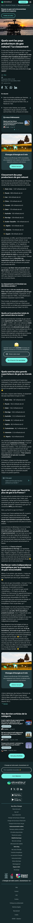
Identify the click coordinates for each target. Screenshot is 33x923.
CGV (16, 895)
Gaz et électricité (16, 815)
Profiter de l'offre (8, 15)
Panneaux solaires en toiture (16, 829)
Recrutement (16, 911)
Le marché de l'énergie (16, 855)
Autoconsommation (16, 858)
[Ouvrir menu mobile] (30, 2)
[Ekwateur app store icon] (16, 795)
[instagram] (18, 789)
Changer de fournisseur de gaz (16, 823)
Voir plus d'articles (16, 756)
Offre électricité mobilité (16, 843)
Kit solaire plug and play (17, 832)
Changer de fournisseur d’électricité (16, 820)
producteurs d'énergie (17, 442)
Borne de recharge (16, 841)
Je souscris (23, 2)
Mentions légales (16, 907)
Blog (2, 5)
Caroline (6, 729)
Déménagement (16, 864)
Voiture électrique (16, 861)
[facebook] (11, 789)
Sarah (7, 127)
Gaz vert (16, 812)
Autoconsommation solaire (16, 826)
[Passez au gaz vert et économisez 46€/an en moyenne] (16, 13)
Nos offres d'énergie (16, 806)
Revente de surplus (16, 835)
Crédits (16, 914)
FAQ (16, 887)
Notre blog (16, 846)
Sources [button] (5, 703)
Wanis (5, 750)
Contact (16, 891)
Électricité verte (16, 809)
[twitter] (14, 789)
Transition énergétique (16, 852)
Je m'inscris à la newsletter (16, 360)
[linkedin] (21, 789)
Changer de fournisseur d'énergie (16, 817)
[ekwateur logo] (6, 2)
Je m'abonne (16, 776)
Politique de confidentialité (16, 903)
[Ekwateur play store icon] (16, 799)
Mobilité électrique (16, 838)
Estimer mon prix (16, 166)
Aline (5, 75)
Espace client (16, 867)
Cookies (17, 899)
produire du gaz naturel (20, 56)
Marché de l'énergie (11, 5)
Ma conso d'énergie (16, 849)
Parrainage (16, 869)
